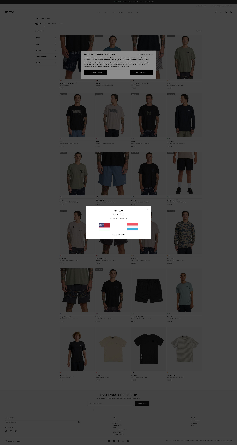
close (148, 208)
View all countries (118, 234)
